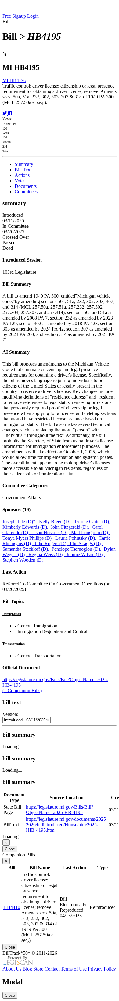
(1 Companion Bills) (22, 690)
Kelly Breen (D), (56, 521)
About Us (11, 968)
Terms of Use (74, 968)
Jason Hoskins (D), (51, 532)
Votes (20, 180)
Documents (26, 186)
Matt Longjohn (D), (90, 532)
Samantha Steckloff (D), (27, 549)
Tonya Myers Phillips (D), (28, 538)
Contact (52, 968)
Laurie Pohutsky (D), (77, 538)
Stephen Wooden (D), (24, 560)
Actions (22, 175)
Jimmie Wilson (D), (85, 554)
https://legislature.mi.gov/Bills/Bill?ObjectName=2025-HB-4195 (59, 809)
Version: (10, 714)
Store (38, 968)
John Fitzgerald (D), (71, 527)
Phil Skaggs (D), (86, 543)
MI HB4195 (14, 80)
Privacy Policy (102, 968)
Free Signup (14, 16)
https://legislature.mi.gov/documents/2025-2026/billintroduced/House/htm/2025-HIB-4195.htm (66, 825)
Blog (27, 968)
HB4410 (11, 907)
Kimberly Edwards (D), (26, 527)
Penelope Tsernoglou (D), (78, 549)
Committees (26, 191)
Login (33, 16)
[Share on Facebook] (10, 113)
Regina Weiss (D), (47, 554)
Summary (24, 164)
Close (10, 849)
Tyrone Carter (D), (92, 521)
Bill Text (23, 169)
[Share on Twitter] (5, 113)
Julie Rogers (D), (52, 543)
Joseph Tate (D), (20, 521)
